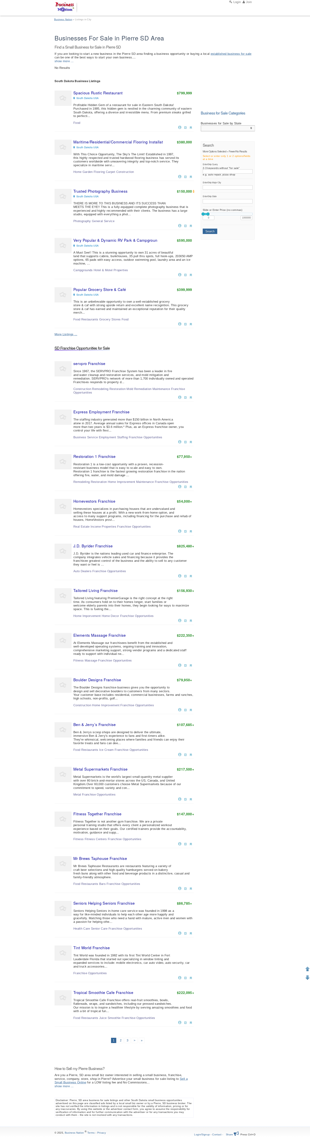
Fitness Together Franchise (97, 813)
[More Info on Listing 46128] (179, 798)
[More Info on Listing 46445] (179, 323)
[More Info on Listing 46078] (179, 843)
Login (236, 2)
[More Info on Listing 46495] (179, 274)
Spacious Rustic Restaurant (98, 92)
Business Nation (74, 1132)
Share (230, 1134)
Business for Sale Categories (223, 113)
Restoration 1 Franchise (94, 456)
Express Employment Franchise (101, 411)
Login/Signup (202, 1134)
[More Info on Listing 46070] (179, 665)
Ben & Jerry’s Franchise (94, 724)
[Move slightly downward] (307, 977)
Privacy (101, 1132)
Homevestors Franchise (94, 501)
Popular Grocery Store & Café (99, 289)
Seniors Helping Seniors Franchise (104, 903)
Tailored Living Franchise (95, 590)
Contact (216, 1134)
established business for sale (231, 54)
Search (210, 231)
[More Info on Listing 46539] (179, 225)
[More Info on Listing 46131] (179, 531)
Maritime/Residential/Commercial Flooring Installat (118, 141)
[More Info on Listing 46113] (179, 397)
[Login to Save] (191, 127)
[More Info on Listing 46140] (179, 754)
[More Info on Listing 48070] (179, 127)
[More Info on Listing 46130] (179, 933)
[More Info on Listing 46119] (179, 1022)
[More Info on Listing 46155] (179, 709)
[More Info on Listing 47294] (179, 176)
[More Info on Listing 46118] (179, 977)
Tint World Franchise (91, 947)
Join (248, 2)
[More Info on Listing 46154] (179, 620)
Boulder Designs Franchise (97, 679)
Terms (91, 1132)
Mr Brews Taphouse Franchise (100, 858)
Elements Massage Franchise (99, 635)
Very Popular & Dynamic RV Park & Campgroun (115, 240)
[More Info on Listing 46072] (179, 441)
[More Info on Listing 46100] (179, 888)
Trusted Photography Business (100, 191)
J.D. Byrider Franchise (93, 545)
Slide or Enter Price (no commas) (222, 209)
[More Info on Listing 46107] (179, 486)
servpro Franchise (89, 363)
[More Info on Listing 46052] (179, 575)
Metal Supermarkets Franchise (100, 769)
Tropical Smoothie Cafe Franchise (103, 992)
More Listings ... (66, 334)
